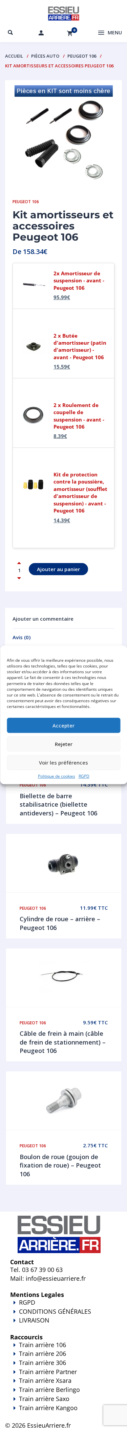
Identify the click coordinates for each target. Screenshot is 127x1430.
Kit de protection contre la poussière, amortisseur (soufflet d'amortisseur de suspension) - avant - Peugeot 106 (80, 492)
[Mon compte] (41, 33)
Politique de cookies (56, 776)
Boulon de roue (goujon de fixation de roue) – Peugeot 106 (60, 1165)
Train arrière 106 (42, 1345)
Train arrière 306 (42, 1363)
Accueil (14, 56)
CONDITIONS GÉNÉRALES (55, 1311)
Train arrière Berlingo (49, 1390)
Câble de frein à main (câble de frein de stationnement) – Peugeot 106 (63, 1042)
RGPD (84, 776)
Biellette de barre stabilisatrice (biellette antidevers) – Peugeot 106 (58, 804)
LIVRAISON (34, 1320)
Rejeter (63, 744)
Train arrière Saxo (44, 1399)
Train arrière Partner (48, 1372)
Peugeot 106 (81, 56)
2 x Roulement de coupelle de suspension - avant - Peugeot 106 (79, 416)
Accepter (63, 725)
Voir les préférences (63, 762)
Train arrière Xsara (45, 1380)
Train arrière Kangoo (48, 1408)
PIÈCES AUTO (45, 56)
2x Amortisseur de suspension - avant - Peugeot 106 (79, 280)
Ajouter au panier (58, 569)
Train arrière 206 (42, 1353)
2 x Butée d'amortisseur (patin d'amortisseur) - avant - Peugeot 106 (80, 346)
